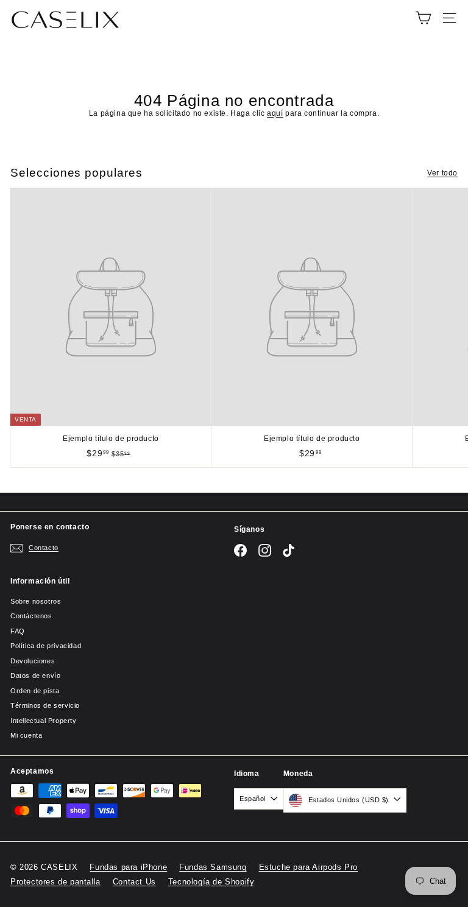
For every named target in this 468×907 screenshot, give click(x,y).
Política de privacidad (45, 645)
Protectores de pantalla (55, 881)
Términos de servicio (45, 705)
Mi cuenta (26, 735)
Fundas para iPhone (128, 867)
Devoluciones (32, 661)
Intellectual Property (43, 720)
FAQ (17, 631)
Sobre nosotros (35, 601)
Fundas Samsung (212, 867)
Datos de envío (35, 675)
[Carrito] (423, 18)
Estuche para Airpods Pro (308, 867)
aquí (275, 113)
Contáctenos (31, 615)
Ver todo (442, 173)
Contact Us (134, 881)
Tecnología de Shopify (211, 881)
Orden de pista (34, 690)
